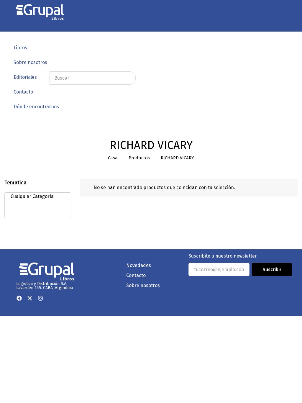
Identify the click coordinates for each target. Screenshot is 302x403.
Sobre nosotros (30, 62)
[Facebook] (19, 298)
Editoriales (25, 77)
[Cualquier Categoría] (36, 196)
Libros (20, 47)
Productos (139, 157)
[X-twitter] (29, 298)
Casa (113, 157)
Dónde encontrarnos (36, 106)
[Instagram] (40, 298)
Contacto (23, 92)
